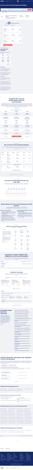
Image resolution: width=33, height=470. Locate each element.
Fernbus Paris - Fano (26, 410)
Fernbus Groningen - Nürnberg (28, 417)
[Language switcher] (18, 1)
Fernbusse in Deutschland (9, 435)
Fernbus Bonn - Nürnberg (19, 430)
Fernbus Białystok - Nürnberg (20, 420)
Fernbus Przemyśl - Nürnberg (20, 421)
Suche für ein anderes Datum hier (16, 170)
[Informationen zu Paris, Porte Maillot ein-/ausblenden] (31, 375)
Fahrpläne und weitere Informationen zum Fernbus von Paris (8, 400)
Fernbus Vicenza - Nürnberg (12, 418)
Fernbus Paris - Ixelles (27, 411)
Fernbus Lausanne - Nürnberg (4, 418)
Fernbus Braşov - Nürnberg (4, 417)
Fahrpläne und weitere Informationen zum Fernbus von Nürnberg (23, 401)
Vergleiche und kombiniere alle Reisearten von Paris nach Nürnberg (24, 399)
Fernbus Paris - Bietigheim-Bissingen (20, 410)
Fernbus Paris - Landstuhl (19, 408)
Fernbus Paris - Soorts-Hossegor (4, 414)
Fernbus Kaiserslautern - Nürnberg (5, 421)
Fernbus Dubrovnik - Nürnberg (4, 430)
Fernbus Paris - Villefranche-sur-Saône (21, 414)
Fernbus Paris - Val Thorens (12, 411)
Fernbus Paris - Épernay (27, 408)
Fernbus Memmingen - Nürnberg (20, 418)
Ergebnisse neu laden (16, 149)
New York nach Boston (3, 459)
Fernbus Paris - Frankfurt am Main (5, 390)
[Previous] (6, 188)
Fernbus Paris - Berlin (19, 390)
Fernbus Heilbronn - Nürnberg (12, 417)
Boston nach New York (3, 458)
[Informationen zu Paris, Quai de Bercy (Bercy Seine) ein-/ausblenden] (31, 372)
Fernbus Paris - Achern (11, 410)
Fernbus (4, 435)
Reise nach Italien (28, 459)
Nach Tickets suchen (3, 57)
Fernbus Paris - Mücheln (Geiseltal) (5, 411)
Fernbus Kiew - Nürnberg (27, 430)
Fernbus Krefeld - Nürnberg (12, 430)
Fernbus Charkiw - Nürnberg (4, 420)
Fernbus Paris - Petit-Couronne (20, 411)
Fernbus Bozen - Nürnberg (19, 417)
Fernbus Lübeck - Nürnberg (12, 421)
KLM (14, 459)
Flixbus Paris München (10, 459)
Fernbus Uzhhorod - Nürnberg (12, 420)
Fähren (21, 453)
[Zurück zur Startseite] (3, 1)
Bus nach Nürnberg (15, 435)
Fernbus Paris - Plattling (3, 410)
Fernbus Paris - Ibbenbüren (27, 414)
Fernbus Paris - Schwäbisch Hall (12, 408)
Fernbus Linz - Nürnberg (27, 420)
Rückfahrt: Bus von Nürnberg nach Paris (6, 397)
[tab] (6, 25)
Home (1, 435)
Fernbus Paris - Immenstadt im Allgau (13, 414)
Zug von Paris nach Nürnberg (20, 397)
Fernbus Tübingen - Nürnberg (28, 418)
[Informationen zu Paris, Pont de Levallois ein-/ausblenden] (31, 378)
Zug (1, 453)
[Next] (20, 23)
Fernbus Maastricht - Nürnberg (28, 421)
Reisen (27, 453)
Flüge (14, 453)
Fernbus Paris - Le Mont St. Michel (13, 390)
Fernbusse (8, 453)
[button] (15, 9)
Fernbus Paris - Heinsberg (4, 408)
